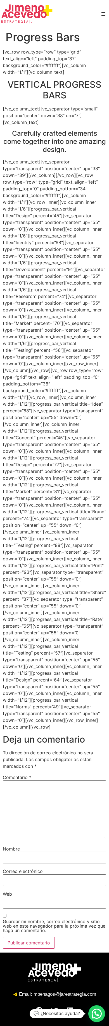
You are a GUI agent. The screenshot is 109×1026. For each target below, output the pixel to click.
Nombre (11, 849)
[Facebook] (39, 1011)
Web (7, 894)
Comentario (17, 777)
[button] (96, 1013)
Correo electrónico (23, 871)
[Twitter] (54, 1011)
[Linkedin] (70, 1011)
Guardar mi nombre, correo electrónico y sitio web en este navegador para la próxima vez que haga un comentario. (54, 926)
